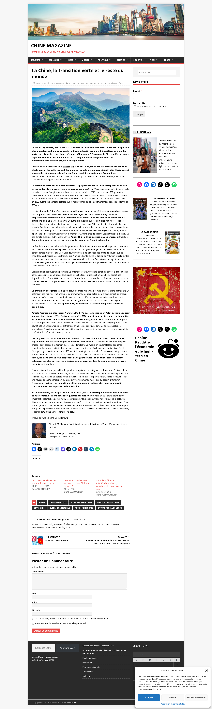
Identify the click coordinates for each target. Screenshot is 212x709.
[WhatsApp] (174, 184)
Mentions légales (89, 658)
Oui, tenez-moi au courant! (151, 106)
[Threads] (160, 184)
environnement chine (108, 502)
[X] (167, 184)
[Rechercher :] (157, 72)
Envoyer (139, 114)
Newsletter (140, 103)
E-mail (34, 601)
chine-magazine (57, 502)
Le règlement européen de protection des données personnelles (104, 652)
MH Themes (72, 702)
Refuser (172, 697)
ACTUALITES (74, 83)
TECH (152, 60)
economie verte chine (81, 502)
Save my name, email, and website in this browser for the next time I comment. (72, 618)
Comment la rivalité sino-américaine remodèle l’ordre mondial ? (77, 483)
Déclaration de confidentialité (173, 704)
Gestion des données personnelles (98, 645)
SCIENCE (121, 60)
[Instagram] (139, 184)
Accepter (149, 697)
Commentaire (38, 571)
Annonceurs (87, 671)
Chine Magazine (57, 83)
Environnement (86, 83)
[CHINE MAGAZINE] (106, 37)
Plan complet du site (91, 667)
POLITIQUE (103, 60)
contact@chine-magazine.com (45, 657)
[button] (206, 670)
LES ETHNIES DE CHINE (164, 198)
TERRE (167, 60)
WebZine (86, 676)
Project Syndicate (84, 508)
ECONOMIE (54, 60)
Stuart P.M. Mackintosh (110, 508)
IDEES (70, 60)
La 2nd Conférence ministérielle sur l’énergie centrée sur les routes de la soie (109, 484)
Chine (42, 502)
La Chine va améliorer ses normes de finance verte (44, 482)
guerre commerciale (60, 508)
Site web (36, 610)
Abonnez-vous (67, 648)
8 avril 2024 (40, 83)
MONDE (85, 60)
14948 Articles (79, 519)
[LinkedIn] (153, 184)
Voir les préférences (196, 697)
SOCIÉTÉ (137, 60)
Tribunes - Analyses (108, 83)
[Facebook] (146, 184)
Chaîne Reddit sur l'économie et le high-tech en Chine (144, 348)
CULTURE (35, 60)
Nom (34, 593)
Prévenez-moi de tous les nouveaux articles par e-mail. (60, 623)
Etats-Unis (39, 508)
